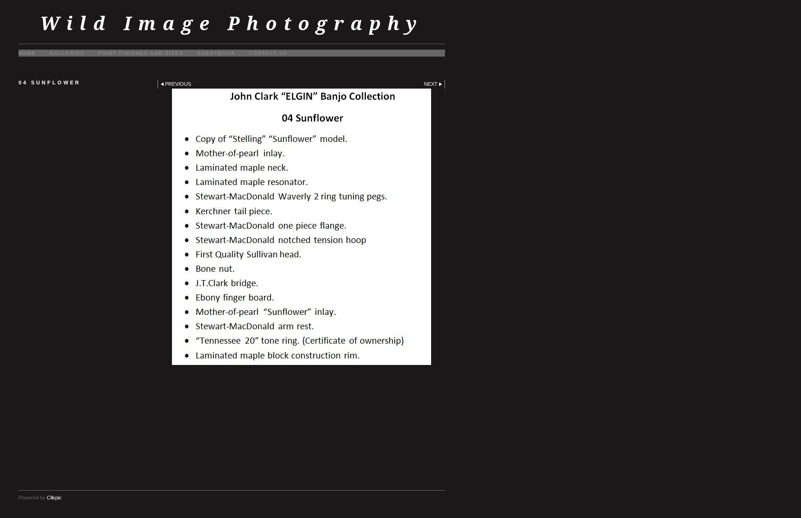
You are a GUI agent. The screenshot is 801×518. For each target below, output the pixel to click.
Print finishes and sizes (141, 53)
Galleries (67, 53)
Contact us (268, 53)
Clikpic (54, 497)
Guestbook (216, 53)
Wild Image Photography (232, 23)
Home (27, 53)
